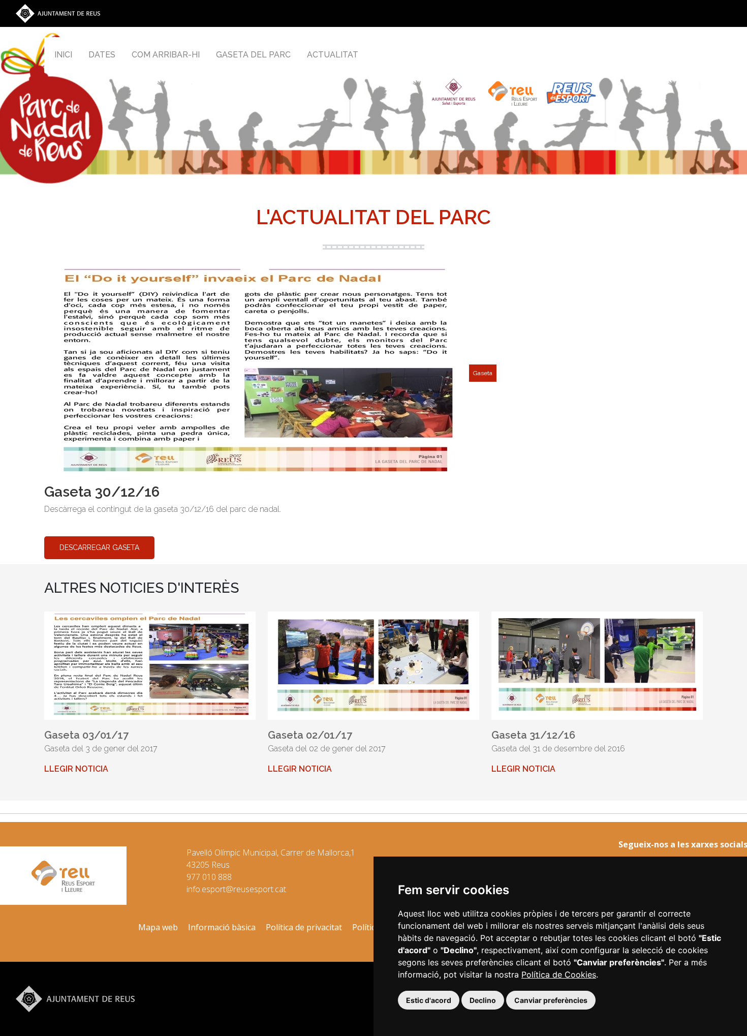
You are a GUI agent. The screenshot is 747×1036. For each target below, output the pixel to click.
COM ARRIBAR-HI (166, 54)
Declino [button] (483, 1000)
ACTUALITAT (332, 54)
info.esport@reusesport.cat (236, 889)
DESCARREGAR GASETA (99, 547)
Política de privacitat (304, 927)
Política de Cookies (558, 974)
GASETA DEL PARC (253, 54)
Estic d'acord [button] (428, 1000)
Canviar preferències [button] (550, 1000)
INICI (63, 54)
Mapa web (158, 927)
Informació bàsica (222, 927)
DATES (101, 54)
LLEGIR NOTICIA (76, 769)
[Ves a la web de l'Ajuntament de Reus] (58, 13)
